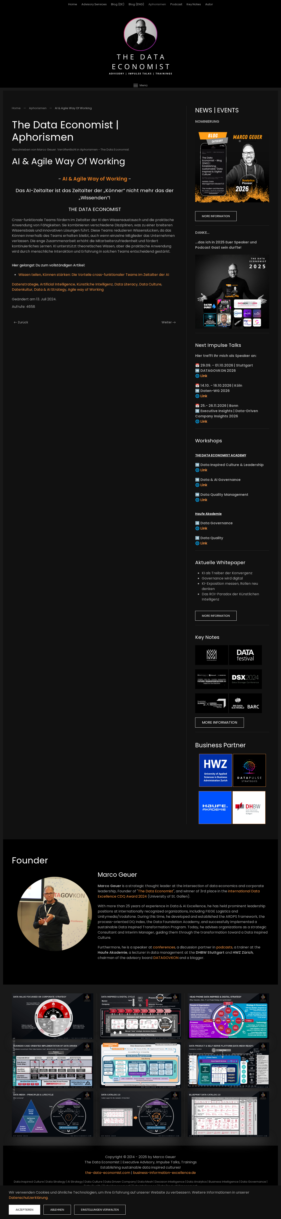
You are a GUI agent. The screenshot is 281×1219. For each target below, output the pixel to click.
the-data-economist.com (107, 1172)
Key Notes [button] (194, 4)
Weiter (167, 322)
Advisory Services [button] (94, 4)
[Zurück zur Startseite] (140, 46)
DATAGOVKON (165, 957)
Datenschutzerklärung (28, 1197)
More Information (216, 216)
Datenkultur (22, 289)
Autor (209, 4)
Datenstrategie (25, 284)
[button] (140, 85)
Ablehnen (57, 1210)
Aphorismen (157, 4)
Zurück (23, 322)
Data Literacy (126, 284)
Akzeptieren (24, 1210)
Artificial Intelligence (57, 284)
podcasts (224, 947)
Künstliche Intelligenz (95, 284)
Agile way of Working (86, 289)
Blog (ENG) (136, 4)
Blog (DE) (117, 4)
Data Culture (150, 284)
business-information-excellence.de (164, 1172)
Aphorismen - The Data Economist (104, 149)
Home (72, 4)
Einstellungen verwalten (100, 1210)
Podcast (176, 4)
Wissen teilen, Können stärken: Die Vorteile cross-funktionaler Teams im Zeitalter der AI (93, 274)
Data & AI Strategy (50, 289)
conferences (164, 947)
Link (203, 375)
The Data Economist (155, 891)
